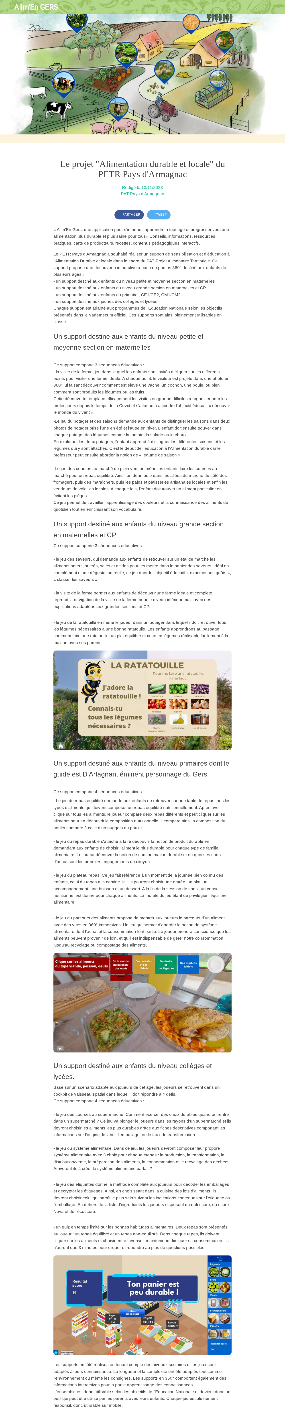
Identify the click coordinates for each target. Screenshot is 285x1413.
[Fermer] (7, 7)
